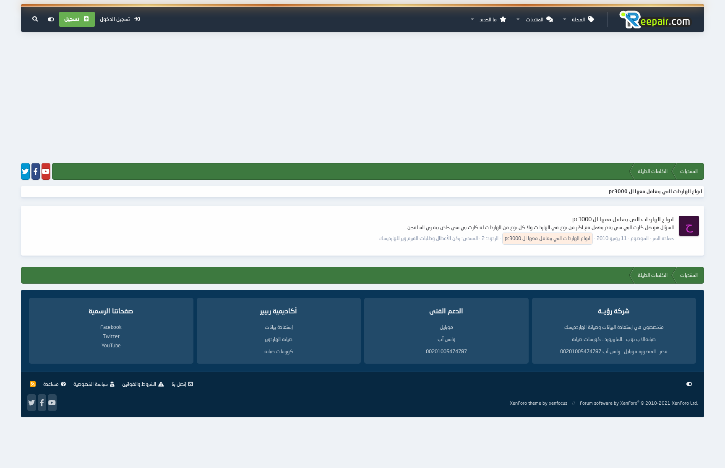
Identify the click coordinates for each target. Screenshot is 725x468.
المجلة (578, 19)
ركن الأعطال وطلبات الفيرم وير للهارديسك (419, 238)
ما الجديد (488, 19)
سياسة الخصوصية (90, 384)
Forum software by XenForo (639, 403)
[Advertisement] (362, 98)
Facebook (111, 327)
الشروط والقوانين (139, 384)
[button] (565, 19)
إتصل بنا (179, 384)
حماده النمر (663, 238)
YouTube (111, 345)
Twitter (111, 336)
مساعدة (51, 384)
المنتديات (534, 19)
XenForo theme (525, 403)
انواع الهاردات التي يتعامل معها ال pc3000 (623, 218)
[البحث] (35, 19)
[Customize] (51, 19)
